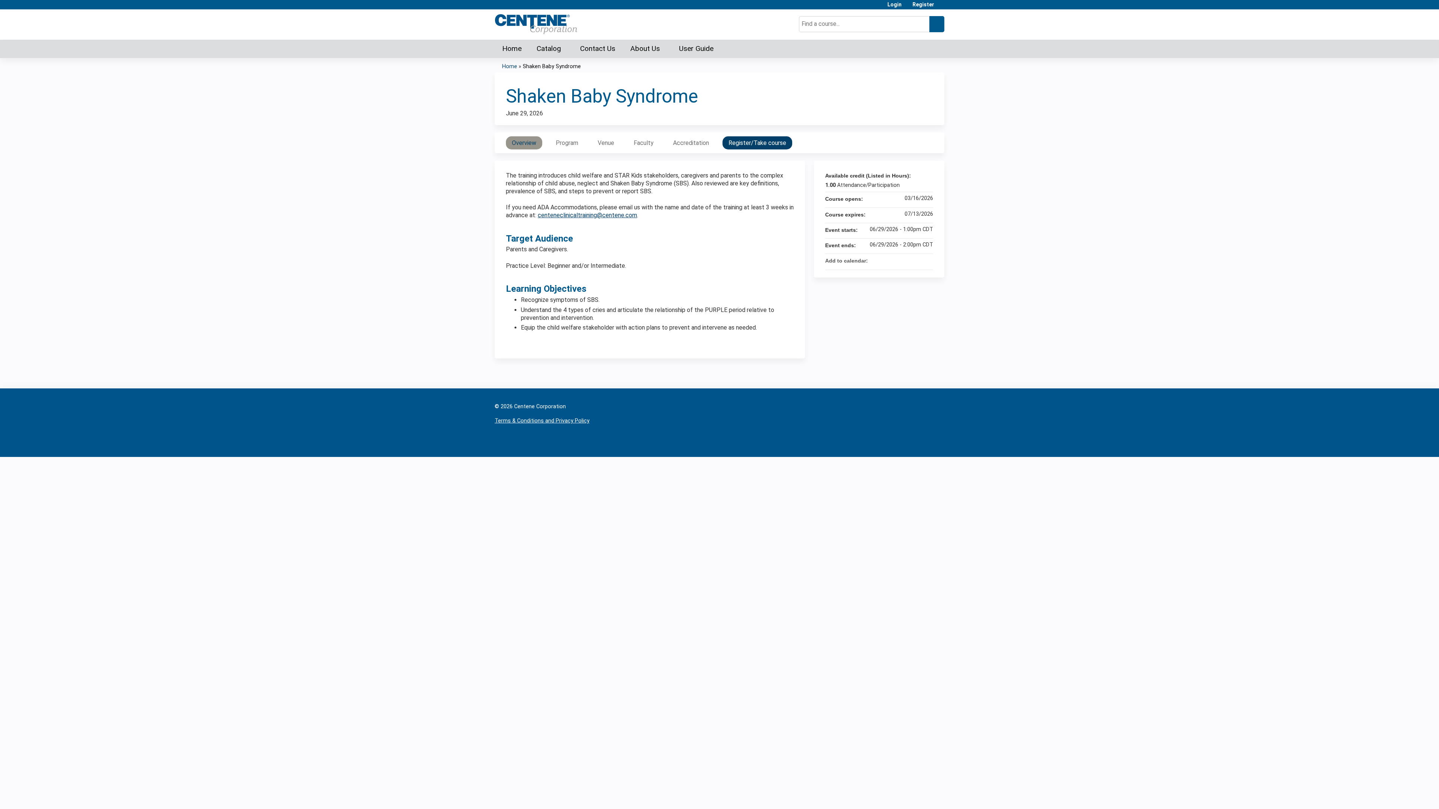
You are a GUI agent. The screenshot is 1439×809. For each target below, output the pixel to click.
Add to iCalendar (917, 260)
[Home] (536, 24)
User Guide (696, 48)
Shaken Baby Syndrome (552, 66)
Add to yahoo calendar (907, 260)
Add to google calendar (898, 260)
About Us (645, 48)
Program (567, 142)
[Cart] (942, 7)
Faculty (644, 142)
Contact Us (597, 48)
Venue (606, 142)
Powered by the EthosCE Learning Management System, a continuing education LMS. (917, 444)
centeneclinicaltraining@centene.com (587, 215)
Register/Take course (757, 142)
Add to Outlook (927, 260)
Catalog (549, 48)
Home (512, 48)
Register (923, 4)
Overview (524, 142)
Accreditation (691, 142)
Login (894, 4)
